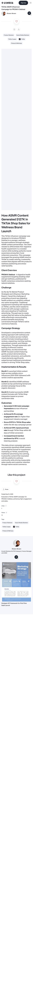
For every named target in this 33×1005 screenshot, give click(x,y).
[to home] (7, 3)
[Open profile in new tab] (3, 13)
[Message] (29, 13)
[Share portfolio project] (19, 29)
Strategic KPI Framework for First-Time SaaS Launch (14, 604)
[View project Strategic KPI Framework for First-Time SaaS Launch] (16, 582)
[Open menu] (30, 3)
